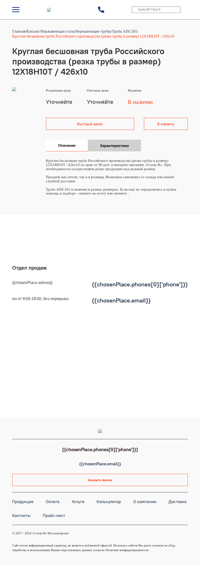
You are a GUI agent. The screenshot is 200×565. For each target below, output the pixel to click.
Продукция (22, 501)
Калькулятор (109, 501)
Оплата (53, 501)
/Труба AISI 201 (124, 31)
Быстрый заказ (90, 124)
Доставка (178, 501)
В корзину (165, 124)
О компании (144, 501)
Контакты (21, 515)
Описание (67, 145)
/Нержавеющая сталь (57, 31)
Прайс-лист (54, 515)
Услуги (78, 501)
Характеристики (114, 145)
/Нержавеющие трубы (92, 31)
